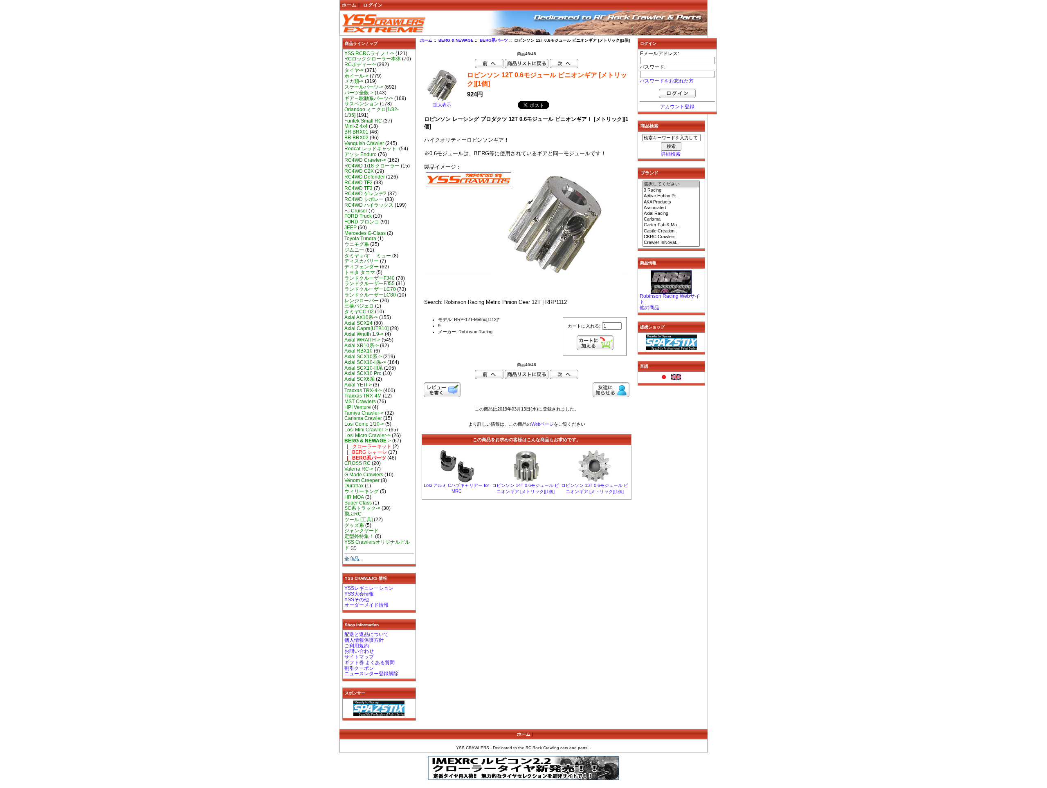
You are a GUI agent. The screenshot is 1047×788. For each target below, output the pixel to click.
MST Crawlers (360, 401)
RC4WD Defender (364, 177)
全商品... (353, 559)
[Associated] (671, 208)
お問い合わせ (359, 651)
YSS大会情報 (359, 594)
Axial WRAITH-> (362, 340)
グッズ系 (354, 525)
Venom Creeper (362, 480)
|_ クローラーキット (367, 446)
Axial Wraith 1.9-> (364, 334)
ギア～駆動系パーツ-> (368, 98)
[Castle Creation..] (671, 231)
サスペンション (361, 104)
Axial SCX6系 (359, 379)
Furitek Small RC (363, 121)
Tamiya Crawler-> (364, 413)
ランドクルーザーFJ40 (369, 278)
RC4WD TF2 (358, 182)
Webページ (542, 424)
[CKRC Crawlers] (671, 237)
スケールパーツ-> (363, 87)
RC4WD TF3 (358, 188)
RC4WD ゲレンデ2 (365, 193)
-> (367, 441)
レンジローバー (361, 301)
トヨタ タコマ (359, 272)
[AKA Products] (671, 202)
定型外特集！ (359, 536)
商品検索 (649, 125)
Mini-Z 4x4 (356, 126)
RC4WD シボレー (364, 199)
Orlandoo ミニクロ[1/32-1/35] (371, 112)
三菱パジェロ (359, 306)
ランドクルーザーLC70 (370, 289)
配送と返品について (366, 634)
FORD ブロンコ (361, 222)
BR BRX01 (356, 132)
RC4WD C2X (359, 171)
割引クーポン (359, 668)
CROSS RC (357, 463)
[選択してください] (671, 184)
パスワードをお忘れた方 (667, 81)
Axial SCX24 (358, 323)
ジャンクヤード (361, 531)
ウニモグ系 (356, 244)
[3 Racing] (671, 190)
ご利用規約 (356, 646)
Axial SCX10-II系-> (365, 362)
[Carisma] (671, 219)
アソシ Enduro (360, 154)
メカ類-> (354, 81)
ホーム (349, 4)
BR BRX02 (356, 138)
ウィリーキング (361, 491)
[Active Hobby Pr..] (671, 196)
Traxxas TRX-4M (363, 396)
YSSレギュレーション (368, 588)
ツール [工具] (358, 519)
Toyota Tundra (360, 238)
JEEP (350, 227)
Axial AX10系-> (361, 317)
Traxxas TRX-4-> (363, 390)
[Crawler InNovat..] (671, 243)
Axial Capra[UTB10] (366, 328)
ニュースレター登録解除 (371, 673)
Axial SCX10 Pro (363, 373)
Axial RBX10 (358, 351)
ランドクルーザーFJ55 (369, 283)
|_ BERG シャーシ (365, 452)
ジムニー (354, 250)
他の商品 (649, 307)
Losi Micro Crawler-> (367, 435)
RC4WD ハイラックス (368, 205)
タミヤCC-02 (359, 312)
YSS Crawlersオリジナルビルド (377, 545)
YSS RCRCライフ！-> (369, 53)
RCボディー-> (360, 64)
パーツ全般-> (358, 93)
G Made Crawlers (363, 475)
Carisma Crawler (363, 418)
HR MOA (354, 497)
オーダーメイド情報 (366, 605)
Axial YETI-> (358, 385)
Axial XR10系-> (361, 345)
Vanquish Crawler (364, 143)
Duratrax (354, 486)
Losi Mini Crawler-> (366, 430)
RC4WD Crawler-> (365, 160)
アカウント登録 (677, 106)
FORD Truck (358, 216)
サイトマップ (359, 657)
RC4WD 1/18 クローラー (372, 166)
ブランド (649, 172)
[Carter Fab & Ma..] (671, 225)
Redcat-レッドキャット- (371, 149)
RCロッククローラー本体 (372, 59)
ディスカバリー (361, 261)
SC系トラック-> (362, 508)
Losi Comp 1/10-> (364, 424)
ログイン (373, 4)
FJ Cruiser (355, 211)
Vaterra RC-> (358, 469)
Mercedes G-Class (365, 233)
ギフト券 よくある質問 (369, 662)
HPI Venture (357, 407)
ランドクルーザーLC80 (370, 295)
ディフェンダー (361, 267)
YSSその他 (356, 600)
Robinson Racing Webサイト (670, 299)
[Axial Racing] (671, 214)
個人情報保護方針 (364, 640)
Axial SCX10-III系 (363, 368)
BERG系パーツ (494, 40)
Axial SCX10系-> (363, 356)
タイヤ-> (354, 70)
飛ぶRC (353, 514)
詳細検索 (671, 154)
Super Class (358, 503)
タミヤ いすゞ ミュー (367, 256)
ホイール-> (356, 76)
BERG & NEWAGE (456, 40)
